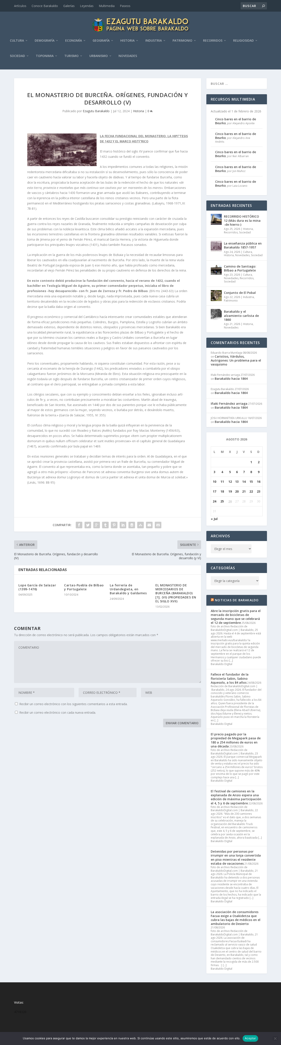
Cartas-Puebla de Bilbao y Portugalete (84, 587)
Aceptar (250, 1038)
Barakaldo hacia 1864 (231, 378)
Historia (127, 41)
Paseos (125, 6)
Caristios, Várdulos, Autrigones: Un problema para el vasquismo (236, 360)
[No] (275, 1038)
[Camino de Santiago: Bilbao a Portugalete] (216, 269)
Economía (73, 41)
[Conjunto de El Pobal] (216, 295)
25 (222, 501)
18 (222, 491)
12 (230, 481)
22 (251, 491)
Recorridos (212, 41)
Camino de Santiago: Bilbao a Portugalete (240, 268)
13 (237, 481)
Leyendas (87, 6)
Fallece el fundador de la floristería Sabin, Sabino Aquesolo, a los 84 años (230, 678)
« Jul (214, 519)
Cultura (17, 41)
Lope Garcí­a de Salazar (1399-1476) (37, 587)
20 (237, 491)
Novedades (128, 56)
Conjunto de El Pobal (240, 293)
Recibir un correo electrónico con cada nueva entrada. (57, 712)
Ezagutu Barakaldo (96, 111)
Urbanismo (98, 56)
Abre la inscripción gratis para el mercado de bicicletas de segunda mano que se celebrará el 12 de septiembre (236, 617)
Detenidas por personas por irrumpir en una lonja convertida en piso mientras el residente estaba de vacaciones (236, 857)
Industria (153, 41)
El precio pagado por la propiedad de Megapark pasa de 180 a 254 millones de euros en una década (236, 740)
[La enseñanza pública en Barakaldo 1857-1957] (216, 246)
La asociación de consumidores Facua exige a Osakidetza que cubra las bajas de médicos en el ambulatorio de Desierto (235, 918)
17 (214, 491)
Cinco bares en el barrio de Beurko (235, 121)
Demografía (44, 41)
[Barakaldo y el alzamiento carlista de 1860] (216, 314)
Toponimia (45, 56)
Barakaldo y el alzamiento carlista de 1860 (241, 315)
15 (251, 481)
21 (244, 491)
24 (214, 501)
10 (214, 481)
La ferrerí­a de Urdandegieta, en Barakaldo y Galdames (128, 589)
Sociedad (17, 56)
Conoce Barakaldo (45, 6)
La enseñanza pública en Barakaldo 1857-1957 (243, 245)
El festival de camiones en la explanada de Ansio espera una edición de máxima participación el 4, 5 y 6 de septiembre (236, 797)
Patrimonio (182, 41)
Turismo (71, 56)
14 (244, 481)
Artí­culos (20, 6)
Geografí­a (101, 41)
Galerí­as (69, 6)
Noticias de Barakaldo (237, 600)
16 (258, 481)
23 (258, 491)
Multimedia (107, 6)
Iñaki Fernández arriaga (229, 403)
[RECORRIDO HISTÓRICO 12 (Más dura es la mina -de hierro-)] (216, 219)
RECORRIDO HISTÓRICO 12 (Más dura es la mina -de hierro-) (242, 220)
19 (230, 491)
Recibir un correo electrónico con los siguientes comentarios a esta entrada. (73, 704)
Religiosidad (243, 41)
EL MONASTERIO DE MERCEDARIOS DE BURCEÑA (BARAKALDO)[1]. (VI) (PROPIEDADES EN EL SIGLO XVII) (175, 593)
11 (222, 481)
